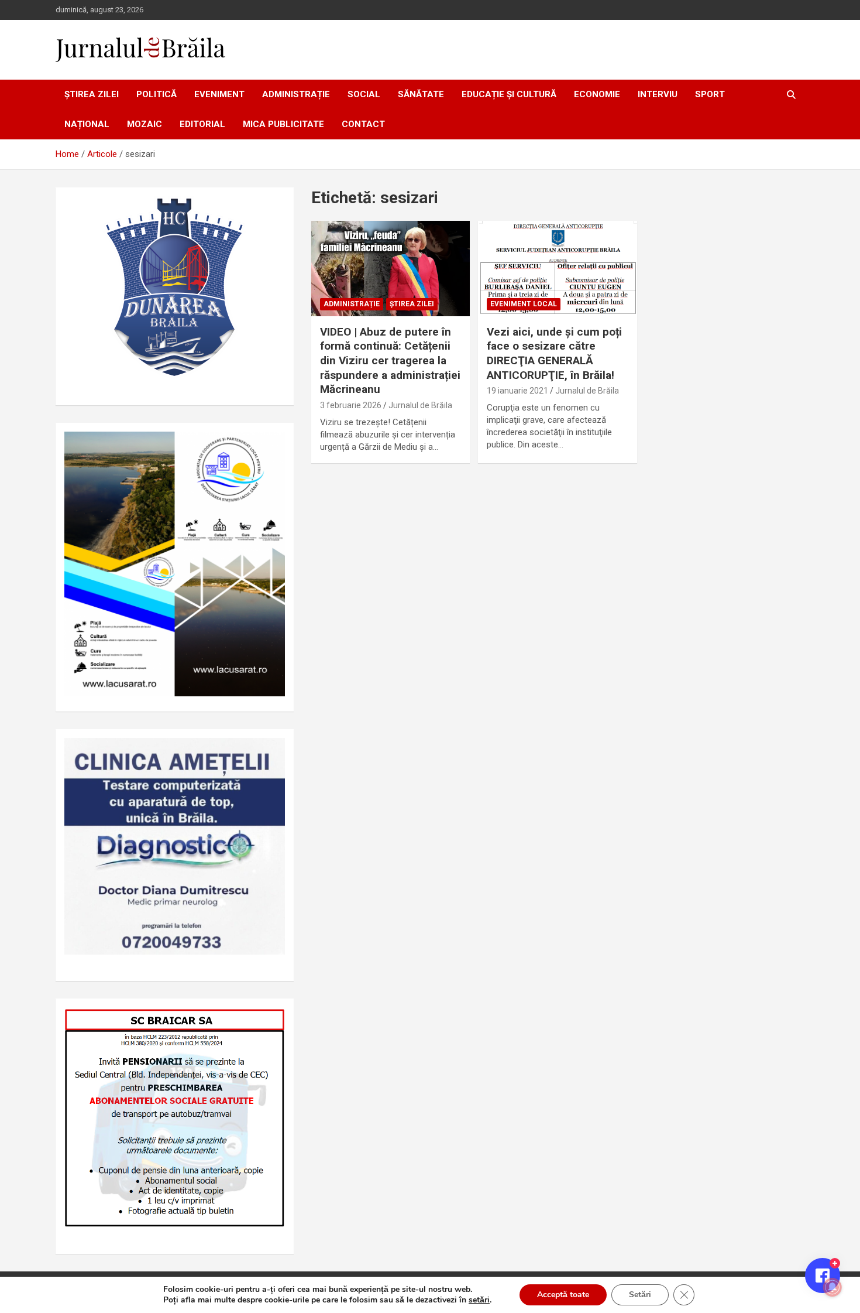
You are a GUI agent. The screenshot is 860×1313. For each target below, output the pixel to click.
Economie (597, 94)
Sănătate (421, 94)
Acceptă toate (563, 1294)
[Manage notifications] (832, 1287)
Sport (710, 94)
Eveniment (219, 94)
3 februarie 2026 (350, 405)
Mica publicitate (283, 124)
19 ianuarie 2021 (517, 390)
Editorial (202, 124)
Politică (156, 94)
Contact (363, 124)
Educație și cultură (509, 94)
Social (364, 94)
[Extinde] (270, 753)
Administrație (296, 94)
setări (479, 1300)
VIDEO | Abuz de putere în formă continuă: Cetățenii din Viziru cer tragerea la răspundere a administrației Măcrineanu (390, 360)
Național (86, 124)
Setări (640, 1294)
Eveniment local (523, 304)
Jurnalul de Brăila (420, 405)
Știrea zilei (91, 94)
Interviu (657, 94)
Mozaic (144, 124)
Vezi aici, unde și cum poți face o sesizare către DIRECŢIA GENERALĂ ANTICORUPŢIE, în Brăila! (554, 353)
